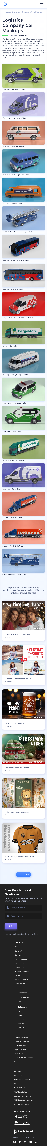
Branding (16, 12)
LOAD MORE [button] (23, 874)
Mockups (6, 12)
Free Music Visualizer (21, 1041)
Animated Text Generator (23, 1058)
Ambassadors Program (23, 983)
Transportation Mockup (32, 12)
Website (21, 1023)
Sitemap (18, 975)
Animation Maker (20, 1045)
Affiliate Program (21, 963)
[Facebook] (10, 1142)
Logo (20, 1015)
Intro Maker (18, 1054)
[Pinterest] (20, 1142)
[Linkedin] (36, 1142)
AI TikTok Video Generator (23, 1100)
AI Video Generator (21, 1076)
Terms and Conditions (23, 971)
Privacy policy (20, 967)
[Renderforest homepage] (5, 4)
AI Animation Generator (22, 1080)
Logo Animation (20, 1050)
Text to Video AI (19, 1088)
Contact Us (19, 951)
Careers (18, 955)
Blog (19, 1001)
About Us (18, 947)
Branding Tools (23, 997)
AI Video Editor (19, 1084)
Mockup (21, 1028)
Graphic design (23, 1019)
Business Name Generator (23, 1096)
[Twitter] (25, 1142)
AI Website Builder (20, 1092)
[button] (35, 628)
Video (20, 1011)
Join (11, 926)
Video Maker (18, 1062)
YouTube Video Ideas (21, 1104)
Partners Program (21, 979)
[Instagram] (14, 1142)
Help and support (21, 959)
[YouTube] (30, 1142)
